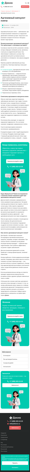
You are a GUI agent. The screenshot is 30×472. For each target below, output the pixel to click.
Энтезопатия (7, 366)
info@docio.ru (15, 424)
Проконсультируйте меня (15, 161)
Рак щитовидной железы (10, 359)
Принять (15, 463)
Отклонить (15, 467)
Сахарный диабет (7, 69)
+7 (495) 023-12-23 (8, 6)
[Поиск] (26, 3)
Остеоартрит (7, 355)
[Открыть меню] (28, 3)
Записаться (25, 6)
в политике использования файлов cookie (17, 459)
